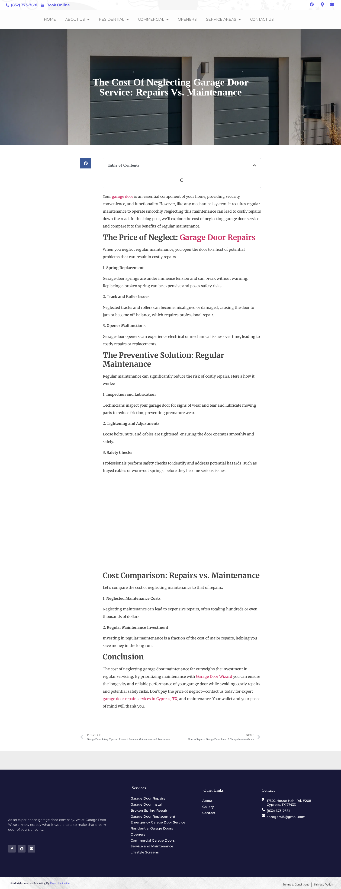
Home (50, 19)
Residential (111, 19)
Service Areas (221, 19)
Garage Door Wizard (214, 676)
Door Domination (60, 883)
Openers (187, 19)
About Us (75, 19)
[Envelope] (31, 849)
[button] (85, 163)
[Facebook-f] (12, 849)
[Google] (22, 849)
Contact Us (262, 19)
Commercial (151, 19)
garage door (122, 196)
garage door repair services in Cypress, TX (140, 698)
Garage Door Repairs (218, 237)
